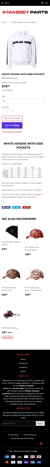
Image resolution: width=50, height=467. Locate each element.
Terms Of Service (29, 435)
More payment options (12, 132)
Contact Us (23, 363)
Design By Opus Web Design (22, 438)
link (11, 186)
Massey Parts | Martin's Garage (25, 451)
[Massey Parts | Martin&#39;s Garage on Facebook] (41, 444)
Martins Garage (34, 194)
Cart (46, 3)
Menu (7, 3)
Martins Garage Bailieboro (19, 383)
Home (4, 22)
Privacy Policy (13, 435)
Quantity (5, 107)
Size (3, 96)
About (23, 359)
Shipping (23, 367)
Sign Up (40, 423)
